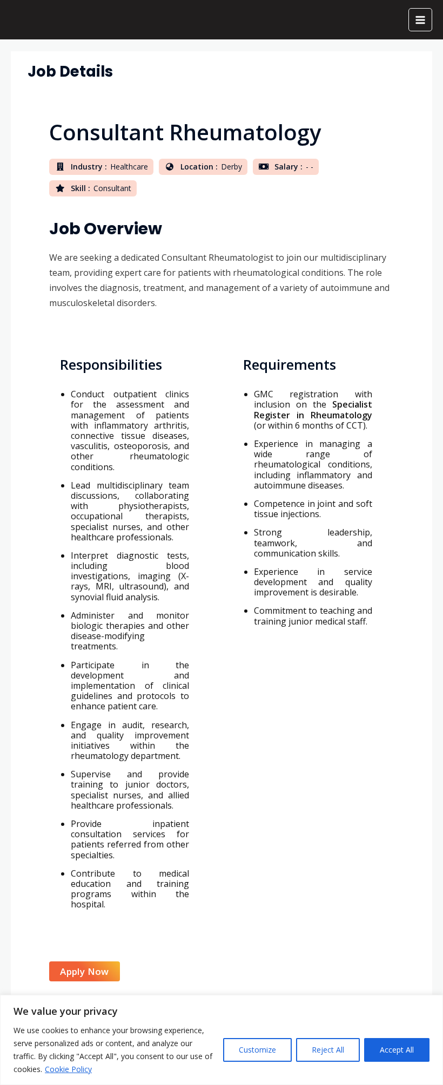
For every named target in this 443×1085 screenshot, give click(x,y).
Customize (257, 1050)
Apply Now (84, 971)
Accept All (397, 1050)
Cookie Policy (68, 1069)
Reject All (328, 1050)
